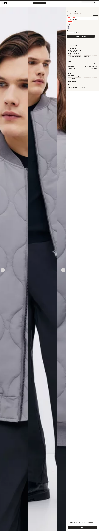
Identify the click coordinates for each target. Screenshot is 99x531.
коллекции (51, 5)
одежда (19, 5)
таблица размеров (95, 30)
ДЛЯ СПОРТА (66, 3)
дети (83, 5)
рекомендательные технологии (74, 524)
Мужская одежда (72, 8)
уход (91, 5)
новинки (8, 5)
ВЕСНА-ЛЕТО (94, 64)
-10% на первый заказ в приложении (49, 0)
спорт (62, 5)
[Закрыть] (96, 519)
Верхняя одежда (79, 8)
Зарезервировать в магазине (82, 39)
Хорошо (82, 527)
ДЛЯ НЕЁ (39, 3)
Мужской (95, 63)
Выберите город (12, 3)
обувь (40, 5)
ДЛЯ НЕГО (52, 3)
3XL (78, 32)
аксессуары (30, 5)
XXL (76, 32)
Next (66, 270)
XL (74, 32)
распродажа (72, 5)
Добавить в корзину (81, 36)
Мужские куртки (86, 8)
